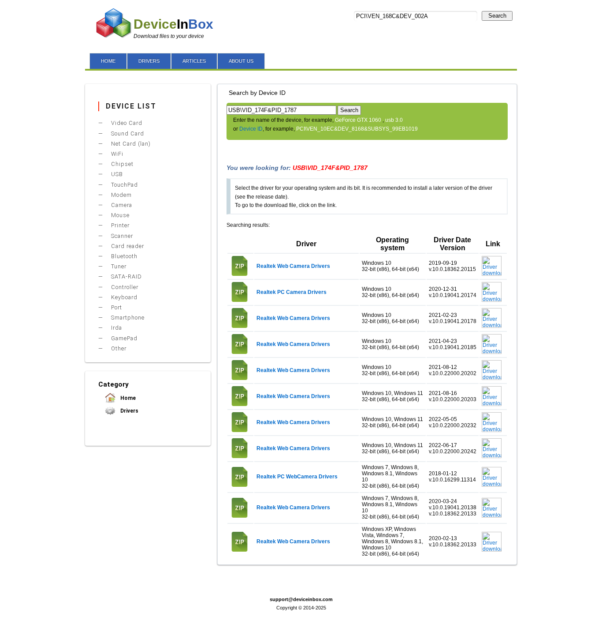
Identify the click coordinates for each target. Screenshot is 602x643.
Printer (119, 225)
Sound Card (126, 133)
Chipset (121, 164)
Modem (120, 195)
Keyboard (123, 297)
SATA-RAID (125, 276)
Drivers (128, 411)
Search (497, 15)
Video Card (125, 123)
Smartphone (127, 317)
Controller (123, 287)
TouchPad (123, 184)
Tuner (117, 266)
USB (116, 174)
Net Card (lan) (130, 143)
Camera (120, 205)
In (173, 24)
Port (115, 307)
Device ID (251, 129)
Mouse (119, 215)
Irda (115, 327)
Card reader (126, 246)
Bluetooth (123, 256)
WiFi (116, 153)
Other (117, 348)
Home (127, 398)
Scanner (121, 236)
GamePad (123, 338)
